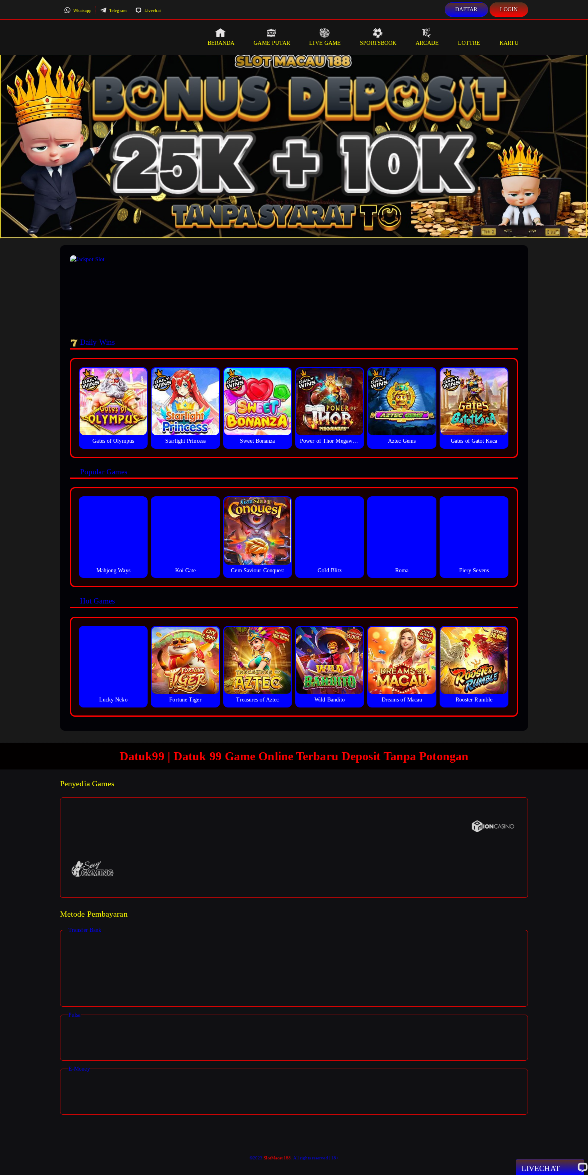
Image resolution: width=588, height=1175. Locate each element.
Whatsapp (82, 10)
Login (509, 9)
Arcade (427, 43)
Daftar (466, 9)
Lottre (469, 43)
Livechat (152, 10)
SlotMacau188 (277, 1157)
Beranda (221, 43)
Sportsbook (378, 43)
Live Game (325, 43)
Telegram (117, 10)
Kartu (509, 43)
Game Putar (272, 43)
